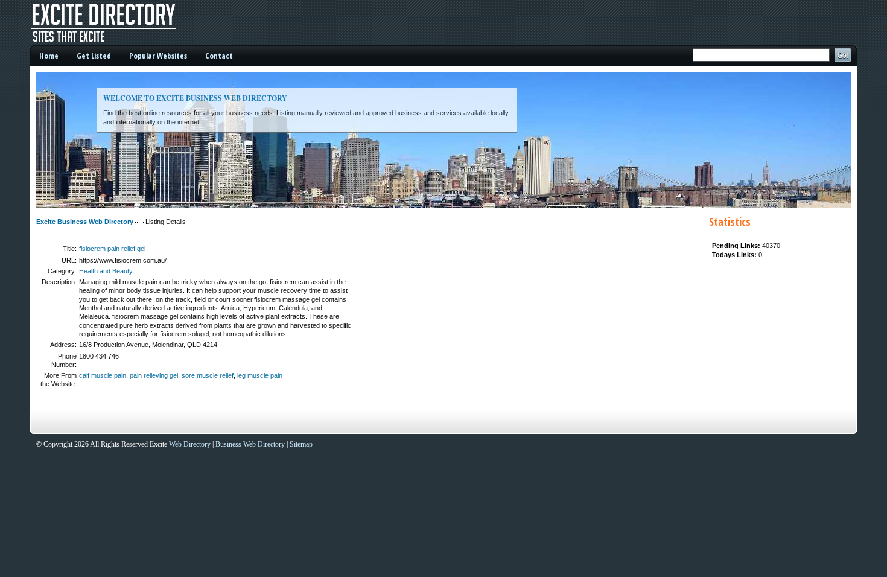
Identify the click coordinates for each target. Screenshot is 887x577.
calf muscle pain (102, 375)
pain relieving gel (154, 375)
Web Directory (190, 444)
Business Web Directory (250, 444)
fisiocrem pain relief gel (112, 248)
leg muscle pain (259, 375)
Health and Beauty (106, 271)
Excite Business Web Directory (84, 221)
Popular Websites (158, 55)
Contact (219, 55)
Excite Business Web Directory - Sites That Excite (120, 22)
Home (49, 55)
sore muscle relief (208, 375)
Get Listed (94, 55)
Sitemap (301, 444)
